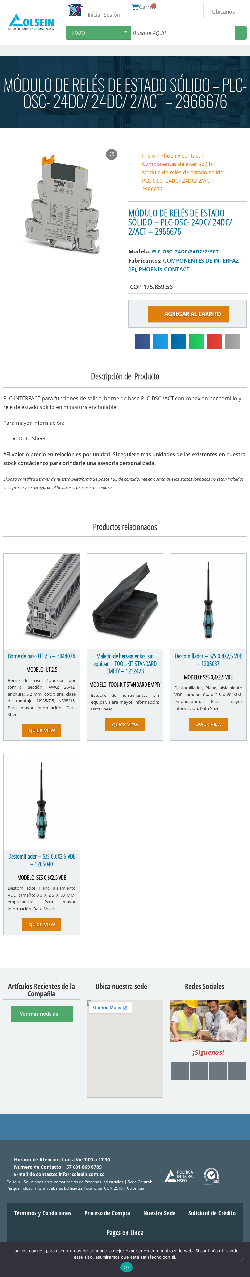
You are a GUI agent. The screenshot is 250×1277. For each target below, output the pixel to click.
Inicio (148, 155)
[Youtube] (180, 1071)
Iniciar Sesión (104, 14)
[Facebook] (199, 1071)
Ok (127, 1267)
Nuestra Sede (159, 1213)
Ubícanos (223, 11)
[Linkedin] (237, 1071)
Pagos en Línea (125, 1232)
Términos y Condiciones (42, 1213)
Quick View (42, 730)
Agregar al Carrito (193, 314)
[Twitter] (218, 1071)
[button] (244, 50)
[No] (242, 1259)
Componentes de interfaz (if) (177, 163)
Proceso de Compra (107, 1213)
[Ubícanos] (223, 6)
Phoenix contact (180, 155)
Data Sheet (32, 438)
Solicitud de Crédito (212, 1213)
